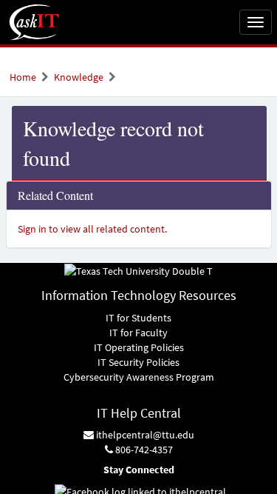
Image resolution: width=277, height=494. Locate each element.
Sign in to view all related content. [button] (92, 229)
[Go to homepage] (34, 22)
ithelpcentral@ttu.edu (144, 434)
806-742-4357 (143, 449)
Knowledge (78, 77)
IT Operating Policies (139, 347)
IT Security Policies (138, 362)
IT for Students (138, 317)
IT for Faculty (138, 332)
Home (23, 77)
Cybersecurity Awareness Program (139, 377)
